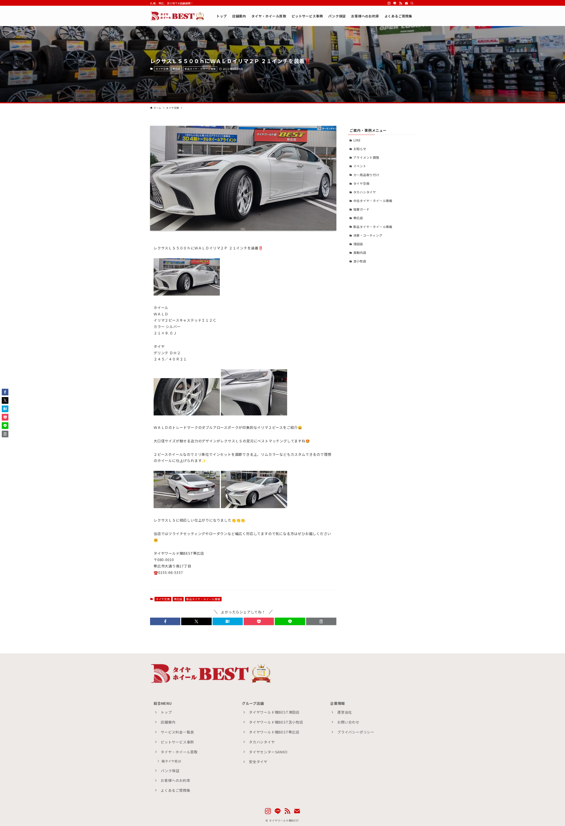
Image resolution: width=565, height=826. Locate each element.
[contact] (406, 3)
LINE (357, 140)
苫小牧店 (359, 261)
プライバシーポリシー (355, 732)
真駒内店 (359, 252)
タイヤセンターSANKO (268, 751)
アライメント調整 (366, 157)
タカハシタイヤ (364, 192)
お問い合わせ (348, 722)
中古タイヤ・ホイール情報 (373, 200)
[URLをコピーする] (321, 621)
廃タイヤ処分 (171, 761)
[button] (165, 621)
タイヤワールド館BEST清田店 (274, 712)
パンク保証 (170, 770)
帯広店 (176, 68)
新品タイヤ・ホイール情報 (200, 68)
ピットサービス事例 (177, 742)
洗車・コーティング (367, 235)
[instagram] (389, 3)
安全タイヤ (258, 761)
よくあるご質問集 (175, 790)
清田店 (358, 244)
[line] (395, 3)
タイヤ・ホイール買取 (179, 751)
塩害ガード (361, 209)
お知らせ (359, 149)
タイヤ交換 (162, 68)
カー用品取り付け (366, 175)
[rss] (400, 3)
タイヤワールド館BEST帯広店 (274, 732)
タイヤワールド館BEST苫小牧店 (276, 722)
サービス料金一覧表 (177, 732)
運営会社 (344, 712)
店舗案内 (168, 722)
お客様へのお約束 (175, 780)
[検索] (412, 3)
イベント (359, 166)
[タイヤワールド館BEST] (177, 16)
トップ (166, 712)
